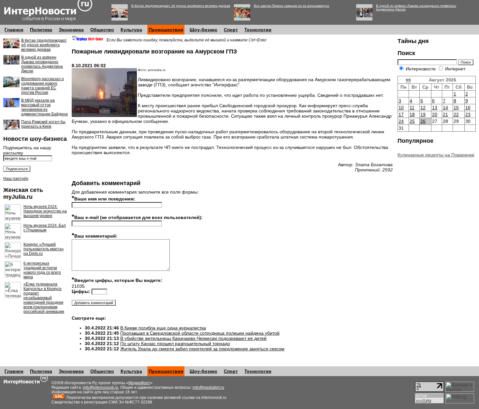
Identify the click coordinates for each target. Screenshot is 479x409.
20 (434, 114)
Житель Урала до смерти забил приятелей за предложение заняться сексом (202, 348)
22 (456, 114)
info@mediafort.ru (208, 387)
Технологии (257, 29)
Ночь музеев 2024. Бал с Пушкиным (44, 227)
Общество (102, 29)
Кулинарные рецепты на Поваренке (436, 154)
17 (401, 114)
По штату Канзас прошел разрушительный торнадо (175, 343)
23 (468, 114)
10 (401, 107)
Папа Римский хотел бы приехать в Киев (43, 124)
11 (412, 107)
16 (468, 107)
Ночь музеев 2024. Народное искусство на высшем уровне (45, 211)
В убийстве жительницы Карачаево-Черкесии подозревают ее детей (193, 338)
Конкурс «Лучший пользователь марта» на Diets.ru (43, 249)
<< (408, 79)
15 (456, 107)
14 (445, 107)
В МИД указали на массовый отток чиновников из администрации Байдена (44, 107)
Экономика (71, 29)
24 (401, 121)
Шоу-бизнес (203, 29)
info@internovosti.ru (100, 387)
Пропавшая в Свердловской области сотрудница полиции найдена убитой (200, 333)
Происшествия (166, 29)
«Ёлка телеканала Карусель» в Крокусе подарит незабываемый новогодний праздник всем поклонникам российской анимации (43, 298)
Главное (14, 29)
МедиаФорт (139, 383)
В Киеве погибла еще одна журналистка (163, 327)
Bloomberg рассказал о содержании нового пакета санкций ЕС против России (42, 86)
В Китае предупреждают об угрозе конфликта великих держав (180, 5)
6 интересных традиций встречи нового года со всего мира (42, 270)
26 (423, 121)
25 (412, 121)
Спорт (231, 29)
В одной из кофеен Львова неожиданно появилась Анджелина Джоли (42, 64)
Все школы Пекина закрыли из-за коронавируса (291, 5)
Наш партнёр (15, 178)
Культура (131, 29)
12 (423, 107)
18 (412, 114)
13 (434, 107)
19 (423, 114)
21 (445, 114)
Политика (41, 29)
